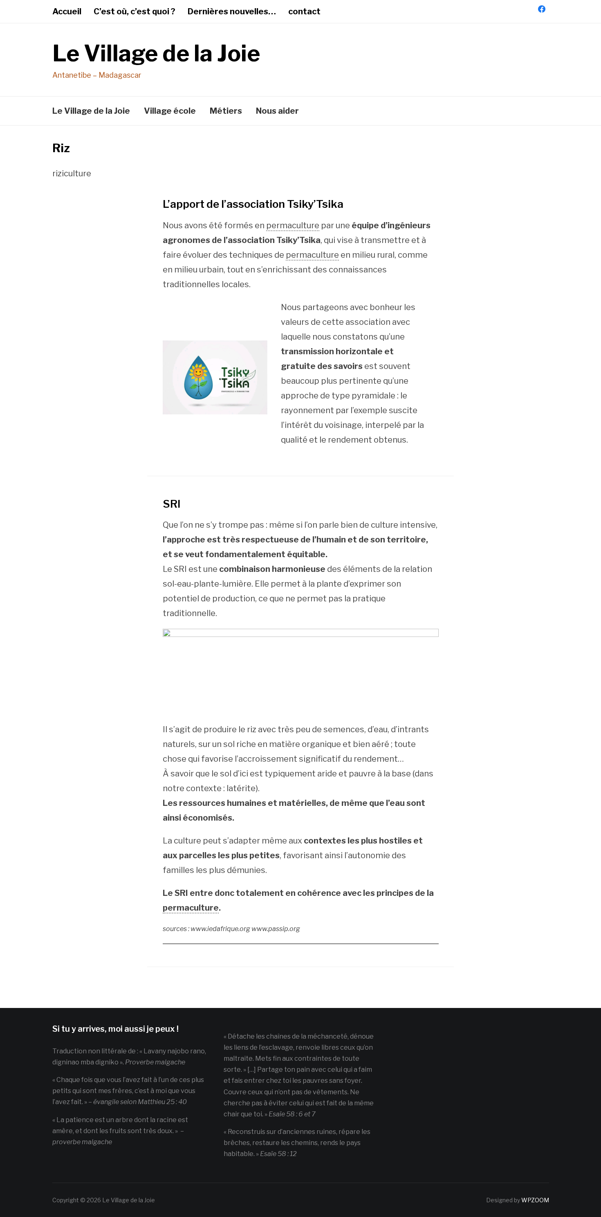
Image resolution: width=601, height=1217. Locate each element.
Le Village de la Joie (156, 53)
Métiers (226, 111)
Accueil (66, 11)
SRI (171, 503)
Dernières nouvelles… (232, 11)
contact (304, 11)
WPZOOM (535, 1200)
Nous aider (277, 111)
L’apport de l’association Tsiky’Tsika (253, 204)
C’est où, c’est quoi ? (134, 11)
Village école (170, 111)
